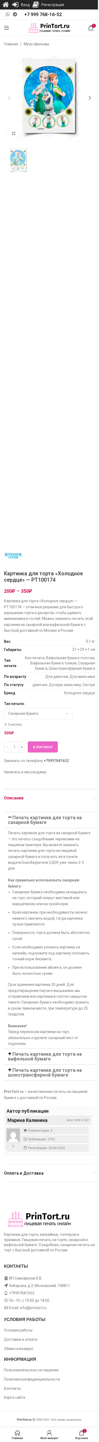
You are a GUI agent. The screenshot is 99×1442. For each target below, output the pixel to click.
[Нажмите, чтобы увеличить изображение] (14, 133)
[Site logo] (49, 27)
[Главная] (6, 4)
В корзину (43, 747)
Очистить (15, 724)
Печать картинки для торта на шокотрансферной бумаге (45, 1072)
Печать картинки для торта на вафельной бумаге (45, 1056)
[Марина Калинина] (13, 1135)
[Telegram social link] (15, 14)
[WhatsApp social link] (7, 14)
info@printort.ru (33, 1308)
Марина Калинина (27, 1120)
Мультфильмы (36, 44)
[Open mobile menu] (6, 27)
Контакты (12, 1388)
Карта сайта (14, 1397)
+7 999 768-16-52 (43, 14)
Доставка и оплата (20, 1339)
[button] (9, 98)
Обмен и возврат (19, 1349)
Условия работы (18, 1330)
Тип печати (14, 704)
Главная (11, 44)
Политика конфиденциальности (32, 1379)
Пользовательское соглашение (31, 1370)
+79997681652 (56, 761)
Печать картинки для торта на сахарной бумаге (45, 820)
